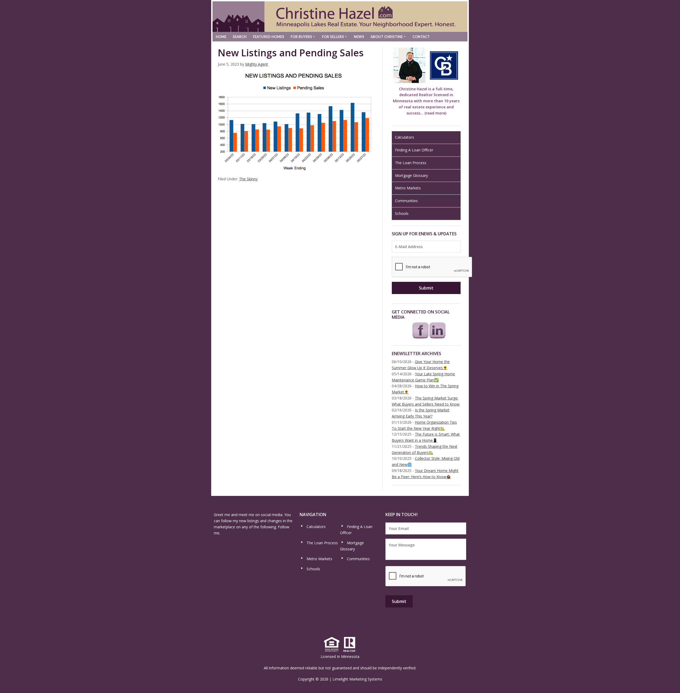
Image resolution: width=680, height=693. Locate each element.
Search (239, 37)
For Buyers (301, 37)
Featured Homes (268, 37)
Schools (402, 213)
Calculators (404, 137)
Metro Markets (408, 187)
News (359, 37)
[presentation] (432, 267)
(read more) (435, 113)
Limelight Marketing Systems (357, 679)
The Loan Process (410, 162)
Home (221, 37)
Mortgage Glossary (411, 175)
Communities (406, 200)
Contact (421, 37)
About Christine (387, 37)
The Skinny (248, 178)
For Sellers (333, 37)
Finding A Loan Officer (414, 149)
